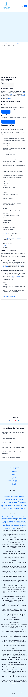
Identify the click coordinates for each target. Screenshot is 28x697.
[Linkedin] (18, 420)
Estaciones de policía (15, 276)
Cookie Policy (14, 471)
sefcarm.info (14, 479)
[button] (22, 6)
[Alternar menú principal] (25, 6)
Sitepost (14, 474)
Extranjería (3, 44)
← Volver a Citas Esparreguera (8, 296)
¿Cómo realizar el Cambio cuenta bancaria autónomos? (14, 506)
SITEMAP (14, 484)
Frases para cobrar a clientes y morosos (14, 501)
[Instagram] (14, 490)
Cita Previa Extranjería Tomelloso (12, 443)
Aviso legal (14, 468)
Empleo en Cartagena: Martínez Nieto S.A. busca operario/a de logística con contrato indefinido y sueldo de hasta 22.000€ (14, 611)
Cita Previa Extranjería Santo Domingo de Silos (13, 433)
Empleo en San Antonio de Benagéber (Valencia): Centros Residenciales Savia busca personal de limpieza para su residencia (14, 523)
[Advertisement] (14, 27)
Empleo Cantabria (14, 481)
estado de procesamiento (16, 242)
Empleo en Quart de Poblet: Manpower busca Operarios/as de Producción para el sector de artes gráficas (14, 559)
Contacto (14, 470)
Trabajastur (14, 477)
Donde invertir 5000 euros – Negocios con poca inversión (14, 505)
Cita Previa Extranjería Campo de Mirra (13, 447)
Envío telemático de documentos (10, 245)
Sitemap (14, 473)
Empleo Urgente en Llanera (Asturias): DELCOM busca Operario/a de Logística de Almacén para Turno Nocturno (14, 616)
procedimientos (12, 94)
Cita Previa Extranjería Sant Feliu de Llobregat (12, 452)
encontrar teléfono (8, 121)
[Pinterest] (15, 420)
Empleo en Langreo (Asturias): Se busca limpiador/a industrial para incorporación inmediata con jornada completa (14, 546)
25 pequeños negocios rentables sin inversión (14, 496)
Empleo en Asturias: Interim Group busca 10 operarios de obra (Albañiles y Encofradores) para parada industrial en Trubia (14, 568)
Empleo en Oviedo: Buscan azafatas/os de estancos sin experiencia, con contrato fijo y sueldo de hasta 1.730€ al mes (14, 666)
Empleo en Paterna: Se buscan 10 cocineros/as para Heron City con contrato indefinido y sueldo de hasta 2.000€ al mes (14, 647)
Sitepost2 (14, 476)
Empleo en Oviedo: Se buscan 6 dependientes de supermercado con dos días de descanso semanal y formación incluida (14, 605)
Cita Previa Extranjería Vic (9, 438)
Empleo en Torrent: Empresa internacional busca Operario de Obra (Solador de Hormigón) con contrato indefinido (14, 577)
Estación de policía (14, 97)
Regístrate (6, 111)
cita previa (5, 233)
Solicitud (24, 92)
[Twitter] (12, 420)
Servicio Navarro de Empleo (14, 480)
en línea (9, 98)
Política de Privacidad (14, 467)
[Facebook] (9, 420)
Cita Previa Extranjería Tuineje (11, 458)
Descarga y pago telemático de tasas (11, 238)
